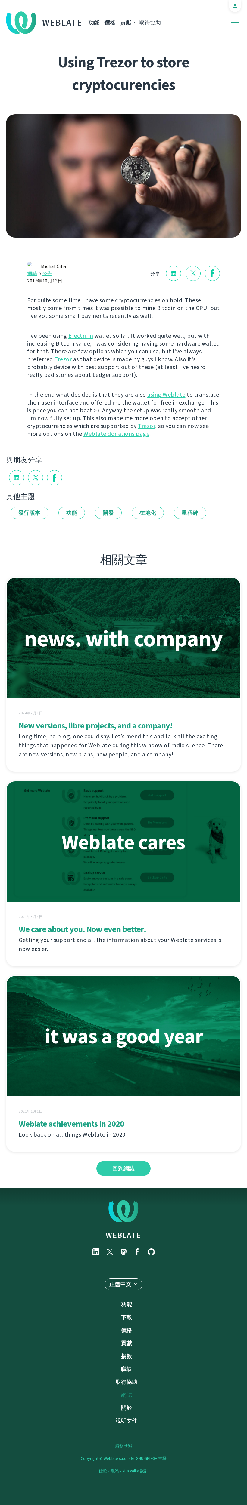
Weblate (62, 23)
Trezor (63, 359)
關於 (126, 1407)
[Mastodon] (123, 1252)
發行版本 (29, 512)
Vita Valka (130, 1471)
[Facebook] (137, 1252)
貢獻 (125, 22)
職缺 (126, 1369)
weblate (123, 1235)
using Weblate (166, 395)
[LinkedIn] (95, 1252)
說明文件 (126, 1420)
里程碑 (190, 512)
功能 (94, 22)
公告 (47, 273)
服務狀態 (123, 1446)
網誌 (32, 273)
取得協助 (150, 22)
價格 (110, 22)
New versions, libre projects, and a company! (95, 725)
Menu (235, 22)
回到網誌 (123, 1168)
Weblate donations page (116, 434)
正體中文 (120, 1284)
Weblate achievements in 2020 (71, 1123)
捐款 (126, 1356)
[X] (109, 1252)
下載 (126, 1317)
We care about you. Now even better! (82, 929)
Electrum (80, 336)
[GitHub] (151, 1252)
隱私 (115, 1471)
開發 (108, 512)
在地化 (147, 512)
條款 (103, 1471)
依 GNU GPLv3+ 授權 (149, 1458)
